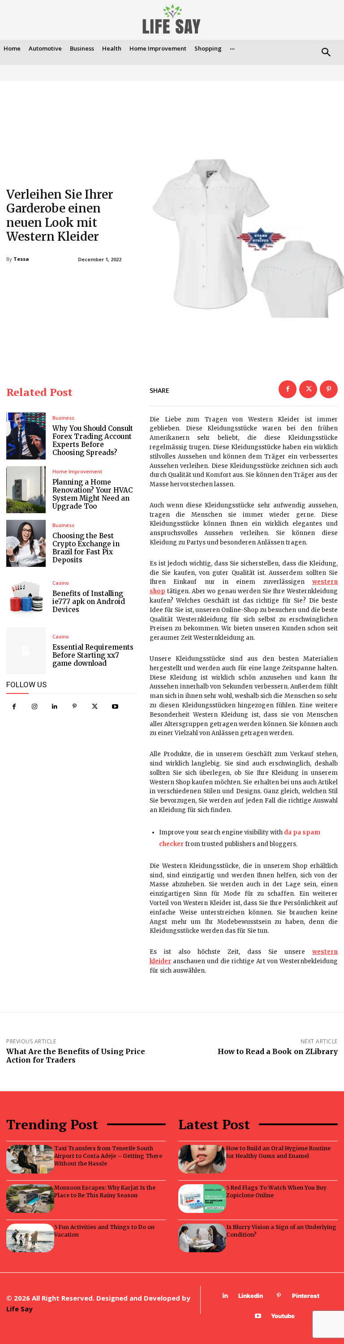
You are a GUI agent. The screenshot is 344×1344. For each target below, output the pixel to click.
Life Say (19, 1308)
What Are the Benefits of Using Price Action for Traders (75, 1055)
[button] (326, 53)
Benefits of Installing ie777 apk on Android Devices (88, 601)
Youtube (283, 1315)
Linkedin (250, 1295)
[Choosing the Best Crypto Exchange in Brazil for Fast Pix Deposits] (26, 543)
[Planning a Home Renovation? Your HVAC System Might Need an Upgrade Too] (26, 489)
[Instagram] (34, 707)
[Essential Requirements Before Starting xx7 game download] (26, 650)
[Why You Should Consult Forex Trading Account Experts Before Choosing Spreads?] (26, 436)
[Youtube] (115, 707)
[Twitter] (95, 707)
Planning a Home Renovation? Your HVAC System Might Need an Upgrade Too (92, 494)
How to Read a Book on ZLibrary (278, 1051)
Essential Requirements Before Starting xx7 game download (92, 655)
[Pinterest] (74, 707)
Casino (60, 582)
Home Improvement (77, 471)
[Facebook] (14, 707)
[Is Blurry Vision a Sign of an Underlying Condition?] (202, 1238)
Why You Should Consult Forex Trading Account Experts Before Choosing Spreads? (92, 440)
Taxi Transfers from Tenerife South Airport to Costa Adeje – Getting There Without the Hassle (108, 1156)
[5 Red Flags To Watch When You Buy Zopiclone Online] (202, 1198)
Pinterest (305, 1295)
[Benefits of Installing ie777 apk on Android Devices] (26, 597)
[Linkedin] (54, 707)
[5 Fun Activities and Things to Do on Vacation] (30, 1238)
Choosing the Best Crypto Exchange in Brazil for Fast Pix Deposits (86, 548)
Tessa (21, 258)
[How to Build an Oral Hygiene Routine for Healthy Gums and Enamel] (202, 1159)
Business (63, 417)
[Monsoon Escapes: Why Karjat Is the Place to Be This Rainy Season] (30, 1198)
